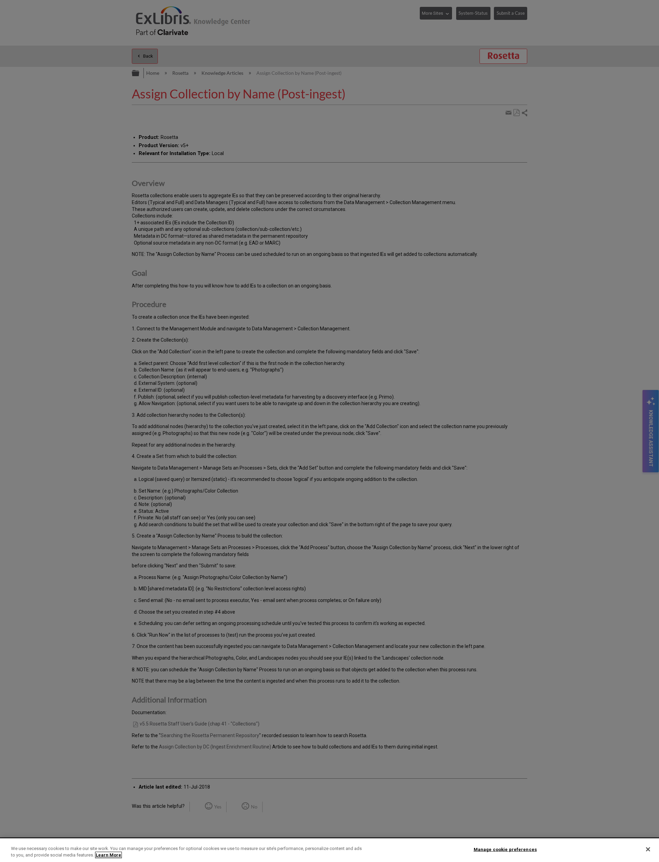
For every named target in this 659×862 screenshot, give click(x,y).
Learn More (108, 855)
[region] (329, 850)
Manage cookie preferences (505, 849)
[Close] (648, 849)
